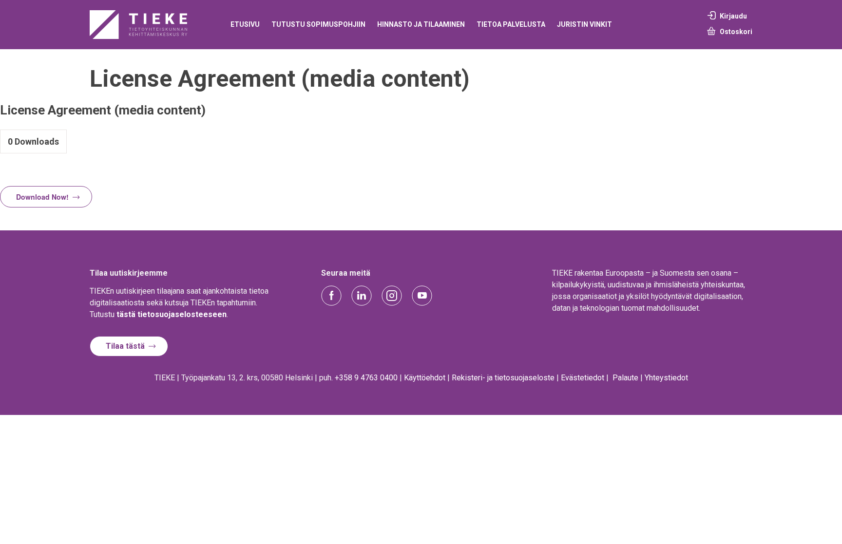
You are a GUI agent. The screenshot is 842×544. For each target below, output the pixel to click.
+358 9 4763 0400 (366, 377)
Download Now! (42, 197)
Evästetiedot (582, 377)
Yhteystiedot (666, 377)
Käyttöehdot (424, 377)
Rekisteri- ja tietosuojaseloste (503, 377)
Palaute (625, 377)
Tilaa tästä (125, 346)
